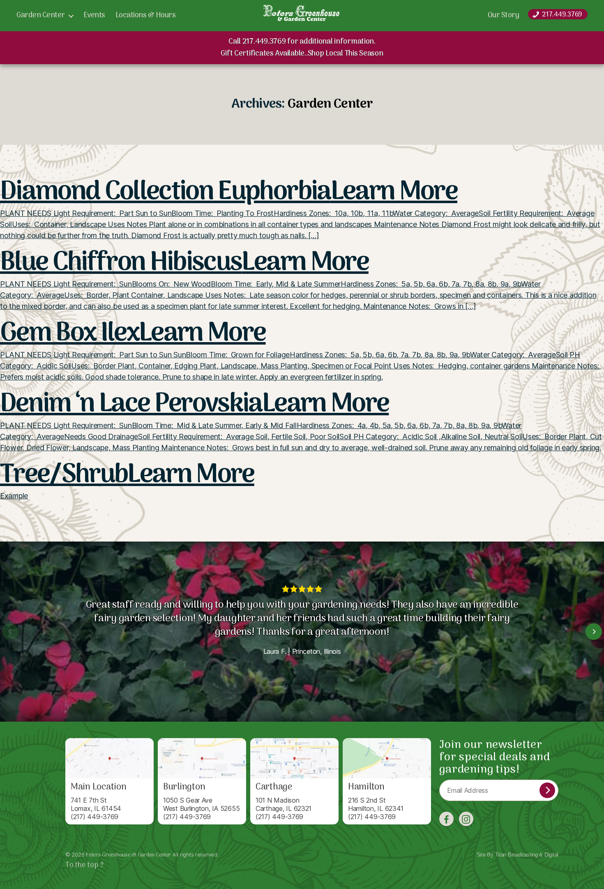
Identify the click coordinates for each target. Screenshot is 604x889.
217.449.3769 (562, 14)
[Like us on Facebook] (446, 819)
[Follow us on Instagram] (466, 819)
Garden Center (40, 15)
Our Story (503, 15)
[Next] (594, 631)
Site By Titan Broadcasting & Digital (517, 855)
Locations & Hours (145, 15)
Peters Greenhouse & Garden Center (128, 855)
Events (94, 15)
